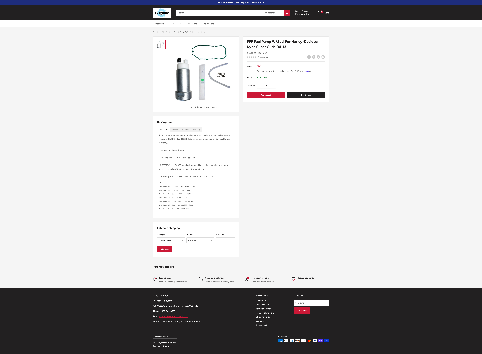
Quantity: (251, 85)
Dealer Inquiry (262, 325)
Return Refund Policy (265, 313)
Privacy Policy (262, 304)
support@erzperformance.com (173, 316)
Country (161, 235)
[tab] (163, 129)
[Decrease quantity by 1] (259, 85)
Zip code (220, 235)
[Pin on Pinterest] (313, 57)
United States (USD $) (163, 337)
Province (190, 235)
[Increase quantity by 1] (273, 85)
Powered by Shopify (161, 346)
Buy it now (306, 95)
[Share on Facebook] (309, 57)
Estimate (165, 249)
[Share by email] (323, 57)
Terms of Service (263, 309)
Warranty (260, 321)
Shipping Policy (263, 317)
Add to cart (266, 95)
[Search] (287, 13)
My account (301, 14)
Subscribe (302, 310)
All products (165, 32)
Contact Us (261, 300)
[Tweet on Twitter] (318, 57)
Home (155, 32)
